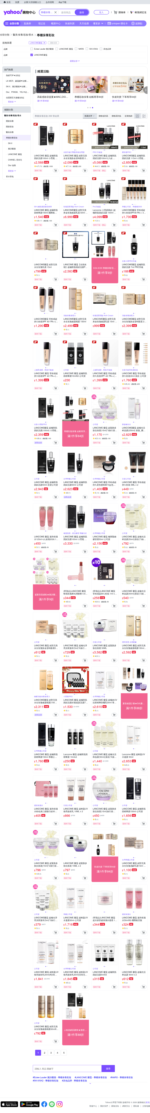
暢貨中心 (55, 23)
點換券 (27, 23)
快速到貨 (70, 23)
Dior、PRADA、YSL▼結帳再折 (18, 92)
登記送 (41, 23)
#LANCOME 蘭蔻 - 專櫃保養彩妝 (91, 1077)
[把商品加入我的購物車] (55, 170)
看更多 (96, 23)
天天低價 (84, 23)
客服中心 (93, 1106)
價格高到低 (116, 115)
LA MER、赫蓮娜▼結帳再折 (18, 80)
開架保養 (10, 121)
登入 (101, 12)
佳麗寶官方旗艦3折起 (15, 97)
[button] (35, 90)
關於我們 (104, 1106)
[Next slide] (58, 135)
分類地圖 (146, 1106)
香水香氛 (10, 176)
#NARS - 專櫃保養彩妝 (121, 1077)
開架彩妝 (10, 126)
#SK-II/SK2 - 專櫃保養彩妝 (45, 1080)
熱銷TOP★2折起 (13, 75)
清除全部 (53, 42)
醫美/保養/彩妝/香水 (12, 115)
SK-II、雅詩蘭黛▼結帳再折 (17, 86)
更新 (147, 1102)
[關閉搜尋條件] (55, 12)
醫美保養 (10, 132)
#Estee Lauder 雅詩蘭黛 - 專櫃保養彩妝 (52, 1077)
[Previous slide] (35, 135)
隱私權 (136, 1106)
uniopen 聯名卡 (120, 23)
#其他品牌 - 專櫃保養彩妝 (74, 1080)
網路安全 (126, 1106)
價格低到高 (103, 115)
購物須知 (115, 1106)
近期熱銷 (128, 115)
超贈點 (138, 23)
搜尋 (108, 1068)
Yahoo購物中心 (19, 12)
